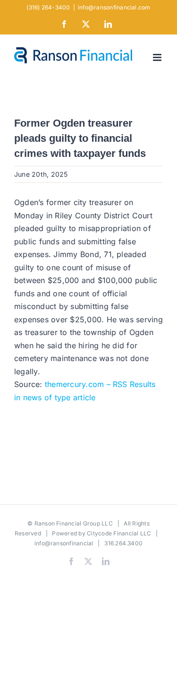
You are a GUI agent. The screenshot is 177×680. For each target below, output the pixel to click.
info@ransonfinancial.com (114, 7)
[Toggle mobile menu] (158, 57)
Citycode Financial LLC (119, 533)
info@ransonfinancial (63, 543)
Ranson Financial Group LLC (73, 523)
